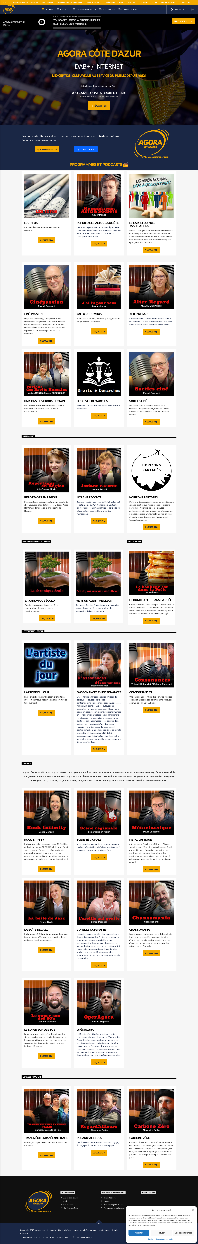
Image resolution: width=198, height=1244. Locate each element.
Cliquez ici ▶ (46, 240)
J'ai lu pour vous (89, 314)
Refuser (161, 1233)
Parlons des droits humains (45, 401)
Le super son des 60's (39, 1029)
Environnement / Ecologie (70, 2)
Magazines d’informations (26, 2)
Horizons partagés (143, 497)
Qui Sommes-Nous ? (86, 9)
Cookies (150, 1239)
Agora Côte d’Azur (70, 1198)
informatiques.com (93, 1230)
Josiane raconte (89, 497)
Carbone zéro (139, 1138)
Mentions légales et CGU (113, 1204)
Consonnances (140, 692)
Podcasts (65, 9)
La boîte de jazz (36, 929)
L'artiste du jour (36, 692)
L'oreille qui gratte (91, 929)
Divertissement (169, 2)
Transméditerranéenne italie (46, 1138)
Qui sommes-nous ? (47, 149)
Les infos (31, 223)
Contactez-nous (130, 9)
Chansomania (139, 929)
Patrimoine (48, 2)
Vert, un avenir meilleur (94, 600)
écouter (100, 105)
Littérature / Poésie (114, 2)
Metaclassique (140, 839)
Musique (132, 2)
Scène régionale (89, 839)
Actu (6, 2)
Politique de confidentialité (164, 1239)
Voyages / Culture (149, 2)
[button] (192, 1210)
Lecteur (179, 9)
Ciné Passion (33, 314)
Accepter (139, 1233)
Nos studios (109, 9)
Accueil (49, 9)
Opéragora (85, 1029)
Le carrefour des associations (142, 224)
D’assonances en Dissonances (99, 692)
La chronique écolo (40, 600)
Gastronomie (93, 2)
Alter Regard (139, 314)
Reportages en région (40, 497)
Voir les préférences (183, 1233)
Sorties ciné (138, 401)
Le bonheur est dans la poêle (151, 600)
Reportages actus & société (98, 223)
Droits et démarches (92, 401)
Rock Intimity (34, 839)
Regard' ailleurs (89, 1138)
